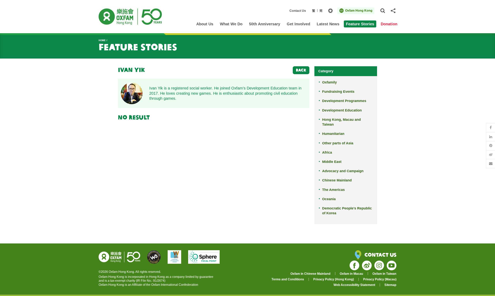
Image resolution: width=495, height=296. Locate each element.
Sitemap (390, 285)
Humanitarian (333, 134)
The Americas (333, 190)
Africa (327, 152)
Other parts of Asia (337, 143)
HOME (102, 40)
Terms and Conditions (287, 279)
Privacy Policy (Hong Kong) (333, 279)
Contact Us (297, 10)
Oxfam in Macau (351, 273)
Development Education (342, 110)
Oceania (329, 199)
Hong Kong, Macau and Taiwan (341, 122)
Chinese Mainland (337, 180)
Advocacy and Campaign (343, 171)
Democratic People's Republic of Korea (347, 210)
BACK (301, 70)
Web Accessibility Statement (354, 285)
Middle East (331, 162)
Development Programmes (344, 101)
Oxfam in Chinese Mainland (310, 273)
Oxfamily (329, 82)
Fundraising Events (338, 92)
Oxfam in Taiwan (384, 273)
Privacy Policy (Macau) (379, 279)
